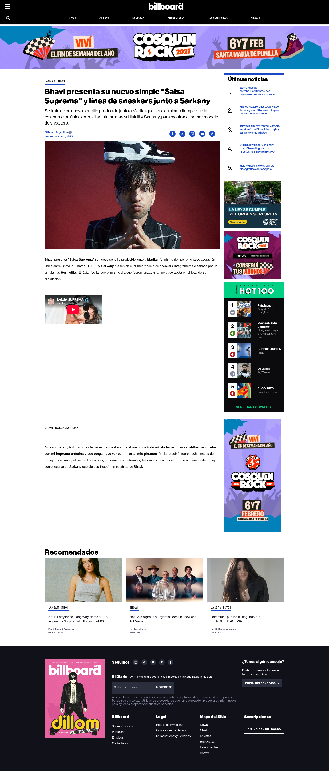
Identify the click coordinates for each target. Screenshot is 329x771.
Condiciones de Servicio (171, 730)
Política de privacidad (126, 700)
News (72, 18)
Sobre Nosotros (122, 726)
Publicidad (118, 732)
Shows (255, 18)
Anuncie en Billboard (264, 729)
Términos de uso (211, 697)
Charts (104, 18)
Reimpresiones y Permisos (173, 736)
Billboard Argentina (56, 132)
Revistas (138, 18)
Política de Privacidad (169, 725)
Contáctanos (120, 743)
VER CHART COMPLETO (254, 407)
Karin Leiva (140, 629)
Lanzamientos (218, 18)
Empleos (118, 737)
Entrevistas (176, 18)
